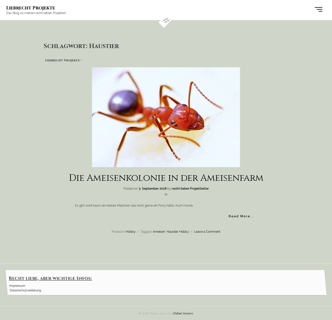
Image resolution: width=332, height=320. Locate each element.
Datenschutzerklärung (25, 290)
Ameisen (159, 231)
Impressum (17, 286)
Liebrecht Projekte (30, 8)
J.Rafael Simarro (182, 313)
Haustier (172, 231)
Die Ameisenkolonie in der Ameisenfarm (166, 178)
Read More (239, 216)
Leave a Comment (207, 231)
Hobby (130, 231)
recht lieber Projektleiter (190, 188)
